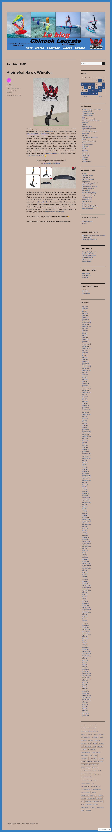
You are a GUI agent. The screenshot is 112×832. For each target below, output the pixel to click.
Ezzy (89, 743)
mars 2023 (85, 381)
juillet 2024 (85, 352)
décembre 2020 (86, 431)
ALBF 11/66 (85, 174)
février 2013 (85, 603)
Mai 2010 (84, 664)
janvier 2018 (85, 495)
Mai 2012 (84, 620)
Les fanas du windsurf (88, 188)
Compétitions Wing (87, 115)
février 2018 (85, 493)
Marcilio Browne (94, 764)
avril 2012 (84, 622)
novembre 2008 (86, 697)
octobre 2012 (85, 611)
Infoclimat (85, 290)
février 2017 (85, 515)
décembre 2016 (86, 519)
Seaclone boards (86, 261)
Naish (99, 771)
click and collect (43, 202)
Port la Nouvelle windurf (88, 192)
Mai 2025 (84, 334)
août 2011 (84, 636)
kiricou (9, 84)
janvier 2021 (85, 429)
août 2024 (85, 350)
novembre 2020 (86, 433)
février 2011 (85, 648)
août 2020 (85, 438)
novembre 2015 (86, 543)
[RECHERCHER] (103, 63)
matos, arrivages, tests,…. (89, 128)
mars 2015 (85, 558)
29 (93, 93)
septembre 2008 (86, 701)
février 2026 (85, 317)
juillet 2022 (85, 396)
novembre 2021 (86, 411)
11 (103, 84)
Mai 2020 (84, 444)
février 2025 (85, 339)
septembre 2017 (86, 502)
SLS (82, 801)
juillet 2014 (85, 572)
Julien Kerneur (85, 752)
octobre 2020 (85, 435)
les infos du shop (87, 126)
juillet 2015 (85, 550)
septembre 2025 (86, 326)
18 (103, 87)
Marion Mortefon (86, 767)
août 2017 (84, 504)
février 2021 (85, 427)
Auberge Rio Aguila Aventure (90, 252)
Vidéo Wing (85, 146)
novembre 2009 (86, 675)
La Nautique (92, 758)
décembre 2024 (86, 343)
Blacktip (95, 731)
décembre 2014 (86, 563)
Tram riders (88, 804)
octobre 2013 (85, 589)
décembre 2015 (86, 541)
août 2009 (85, 681)
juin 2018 (84, 486)
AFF (82, 725)
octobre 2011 (85, 633)
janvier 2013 (85, 605)
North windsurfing (86, 780)
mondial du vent (86, 771)
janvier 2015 (85, 561)
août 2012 (84, 614)
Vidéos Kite (85, 152)
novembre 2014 (86, 565)
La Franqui (84, 758)
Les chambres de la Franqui (89, 186)
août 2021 (84, 416)
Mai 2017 (84, 510)
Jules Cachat (91, 749)
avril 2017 (84, 512)
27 (86, 93)
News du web (85, 133)
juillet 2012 (85, 616)
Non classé (85, 135)
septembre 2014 (86, 569)
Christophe (95, 737)
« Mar (85, 96)
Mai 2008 (84, 708)
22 (93, 90)
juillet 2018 (85, 484)
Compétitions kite (87, 111)
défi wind (84, 743)
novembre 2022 (86, 389)
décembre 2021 (86, 409)
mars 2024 (85, 359)
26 (82, 93)
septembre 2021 (86, 414)
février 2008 (85, 714)
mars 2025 (85, 337)
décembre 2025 (86, 321)
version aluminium (51, 153)
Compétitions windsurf (88, 113)
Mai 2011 (84, 642)
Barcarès (93, 728)
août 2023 (85, 372)
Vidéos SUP (85, 157)
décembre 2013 (86, 585)
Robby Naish (84, 795)
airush (87, 725)
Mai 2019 (84, 466)
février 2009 (85, 692)
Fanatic (95, 743)
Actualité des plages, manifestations (92, 110)
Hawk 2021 (45, 134)
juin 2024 (84, 354)
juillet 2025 (85, 330)
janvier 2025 (85, 341)
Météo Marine (86, 274)
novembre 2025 (86, 323)
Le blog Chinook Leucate (13, 823)
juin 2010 (84, 662)
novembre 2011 (86, 631)
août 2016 (85, 526)
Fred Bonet (88, 746)
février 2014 (85, 581)
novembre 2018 (86, 477)
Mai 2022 (84, 400)
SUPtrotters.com (86, 199)
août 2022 (85, 394)
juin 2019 (84, 464)
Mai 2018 (84, 488)
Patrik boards (85, 786)
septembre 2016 (86, 524)
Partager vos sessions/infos (90, 137)
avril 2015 (84, 556)
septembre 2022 (86, 392)
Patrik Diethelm (95, 786)
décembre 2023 (86, 365)
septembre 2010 (86, 657)
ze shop (84, 223)
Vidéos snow (85, 154)
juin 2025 (84, 332)
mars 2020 (85, 447)
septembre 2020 (86, 436)
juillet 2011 (85, 638)
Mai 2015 (84, 554)
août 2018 (84, 482)
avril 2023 (85, 379)
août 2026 (85, 306)
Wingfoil (9, 92)
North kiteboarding (86, 777)
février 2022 (85, 405)
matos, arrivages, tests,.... (14, 88)
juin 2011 (84, 640)
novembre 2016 (86, 521)
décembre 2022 (86, 387)
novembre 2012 (86, 609)
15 (93, 87)
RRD (91, 795)
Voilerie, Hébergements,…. (89, 205)
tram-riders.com (87, 201)
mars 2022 (85, 403)
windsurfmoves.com (88, 208)
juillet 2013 (85, 594)
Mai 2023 (84, 378)
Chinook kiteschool (87, 257)
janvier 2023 (85, 385)
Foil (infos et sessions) (88, 119)
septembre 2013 (86, 591)
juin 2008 (84, 706)
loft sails (89, 761)
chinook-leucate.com (36, 156)
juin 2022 (84, 398)
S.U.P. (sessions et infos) (89, 141)
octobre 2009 (86, 677)
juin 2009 (84, 684)
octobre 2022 (85, 390)
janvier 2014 (85, 583)
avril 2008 (85, 710)
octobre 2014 (85, 567)
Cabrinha (84, 734)
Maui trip (95, 767)
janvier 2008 (85, 715)
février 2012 (85, 625)
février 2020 (85, 449)
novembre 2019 (86, 455)
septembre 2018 (86, 480)
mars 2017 (85, 513)
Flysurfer (101, 743)
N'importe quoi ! (86, 130)
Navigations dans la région (89, 132)
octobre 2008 (85, 699)
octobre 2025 (85, 324)
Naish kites (84, 774)
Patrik (93, 783)
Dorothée (84, 740)
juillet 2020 (85, 440)
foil (82, 746)
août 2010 (84, 659)
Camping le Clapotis (87, 175)
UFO (83, 203)
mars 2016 (85, 536)
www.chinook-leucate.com (54, 212)
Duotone (90, 740)
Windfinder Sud (86, 275)
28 (89, 93)
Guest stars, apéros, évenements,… (91, 121)
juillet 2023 (85, 374)
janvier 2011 (85, 649)
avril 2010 (84, 666)
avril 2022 (85, 401)
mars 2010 (85, 668)
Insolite (84, 124)
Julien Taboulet (95, 752)
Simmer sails (91, 798)
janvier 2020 (85, 451)
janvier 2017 (85, 517)
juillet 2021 (85, 418)
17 (100, 87)
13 (85, 87)
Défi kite (97, 740)
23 (96, 90)
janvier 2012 (85, 627)
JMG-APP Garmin (87, 259)
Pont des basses (96, 789)
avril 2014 (84, 578)
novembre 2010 (86, 653)
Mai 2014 (84, 576)
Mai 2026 (84, 312)
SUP (82, 804)
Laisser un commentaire (14, 95)
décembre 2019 (86, 453)
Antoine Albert (85, 728)
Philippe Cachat (85, 789)
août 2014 (84, 570)
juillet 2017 (85, 506)
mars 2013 (85, 602)
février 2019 (85, 471)
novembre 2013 (86, 587)
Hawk (14, 91)
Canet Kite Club (86, 177)
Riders (84, 139)
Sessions (84, 143)
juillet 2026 (85, 308)
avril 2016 (85, 534)
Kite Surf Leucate (86, 185)
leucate (83, 761)
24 (100, 90)
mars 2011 (85, 646)
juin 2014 (84, 574)
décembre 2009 (86, 673)
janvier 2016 (85, 539)
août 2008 (85, 703)
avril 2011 (84, 644)
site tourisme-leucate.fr (88, 196)
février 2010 (85, 670)
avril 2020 (85, 446)
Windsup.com (86, 293)
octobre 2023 (85, 368)
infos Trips (85, 122)
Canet (90, 734)
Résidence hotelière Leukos (89, 194)
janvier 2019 (85, 473)
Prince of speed (85, 792)
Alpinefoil (49, 131)
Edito (83, 117)
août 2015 (84, 548)
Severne (101, 795)
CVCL (101, 737)
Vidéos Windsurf (86, 161)
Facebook (56, 163)
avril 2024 (85, 357)
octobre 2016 (85, 523)
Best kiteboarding (86, 731)
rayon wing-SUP (32, 134)
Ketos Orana (84, 755)
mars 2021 (85, 425)
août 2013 (84, 592)
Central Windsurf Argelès (89, 255)
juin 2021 (84, 420)
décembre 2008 (86, 695)
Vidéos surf (85, 159)
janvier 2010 (85, 671)
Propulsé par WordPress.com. (30, 823)
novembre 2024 (86, 345)
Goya (94, 746)
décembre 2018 (86, 475)
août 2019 (85, 460)
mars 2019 (85, 469)
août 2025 (85, 328)
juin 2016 (84, 530)
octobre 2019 (85, 457)
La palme (100, 758)
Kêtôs (95, 755)
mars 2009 (85, 690)
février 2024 (85, 361)
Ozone (95, 780)
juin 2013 (84, 596)
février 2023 (85, 383)
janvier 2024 (85, 363)
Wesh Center (84, 807)
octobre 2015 (85, 545)
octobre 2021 (85, 413)
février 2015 (85, 559)
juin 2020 (84, 442)
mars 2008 (85, 712)
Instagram (47, 163)
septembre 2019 (86, 458)
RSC (95, 795)
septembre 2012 (86, 613)
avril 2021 (84, 424)
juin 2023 (84, 376)
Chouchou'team (85, 737)
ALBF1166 (93, 725)
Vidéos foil (85, 150)
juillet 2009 (85, 682)
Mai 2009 (84, 686)
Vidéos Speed (85, 155)
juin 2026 (84, 310)
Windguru (85, 277)
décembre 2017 (86, 497)
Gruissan (99, 746)
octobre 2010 (85, 655)
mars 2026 (85, 315)
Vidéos (84, 148)
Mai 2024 (84, 356)
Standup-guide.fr (87, 197)
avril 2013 (84, 600)
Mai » (100, 96)
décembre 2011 (86, 629)
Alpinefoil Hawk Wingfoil (29, 72)
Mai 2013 (84, 598)
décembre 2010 (86, 651)
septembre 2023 (86, 370)
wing (82, 810)
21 (89, 90)
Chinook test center (87, 221)
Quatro (94, 792)
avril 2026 (85, 313)
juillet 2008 (85, 704)
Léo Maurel (84, 764)
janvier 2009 (85, 693)
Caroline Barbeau (98, 734)
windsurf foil (100, 807)
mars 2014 (85, 580)
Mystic (94, 771)
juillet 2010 (85, 660)
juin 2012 (84, 618)
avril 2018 (84, 490)
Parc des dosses (85, 783)
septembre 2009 (86, 679)
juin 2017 (84, 508)
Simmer (83, 798)
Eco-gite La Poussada (88, 179)
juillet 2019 (85, 462)
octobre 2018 (85, 479)
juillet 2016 (85, 528)
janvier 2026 (85, 319)
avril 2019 (85, 468)
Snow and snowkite (87, 144)
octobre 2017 (85, 501)
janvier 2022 (85, 407)
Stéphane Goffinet (97, 801)
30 (96, 93)
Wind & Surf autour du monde (90, 207)
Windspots (85, 292)
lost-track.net (86, 190)
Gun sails (83, 749)
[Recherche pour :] (91, 64)
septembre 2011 (86, 635)
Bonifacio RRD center (88, 254)
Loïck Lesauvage (98, 761)
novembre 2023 (86, 367)
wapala (95, 804)
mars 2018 (85, 491)
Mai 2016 (84, 532)
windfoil (92, 807)
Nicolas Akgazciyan (94, 774)
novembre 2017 (86, 499)
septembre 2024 (86, 348)
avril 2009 (85, 688)
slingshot (99, 798)
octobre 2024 (85, 346)
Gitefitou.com (86, 181)
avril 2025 (85, 335)
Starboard (88, 801)
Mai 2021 (84, 422)
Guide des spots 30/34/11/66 (90, 183)
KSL (91, 755)
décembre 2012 (86, 607)
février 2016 (85, 537)
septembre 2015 (86, 547)
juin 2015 (84, 552)
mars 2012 (85, 624)
